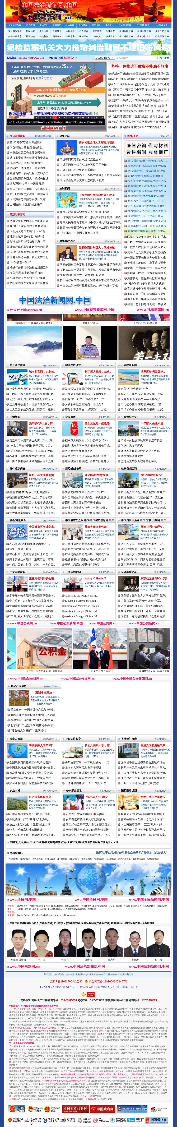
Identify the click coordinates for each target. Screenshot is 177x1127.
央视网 (35, 909)
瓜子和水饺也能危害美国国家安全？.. (32, 595)
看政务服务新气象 (96, 526)
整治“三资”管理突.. (152, 526)
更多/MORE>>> (112, 136)
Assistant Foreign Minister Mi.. (82, 611)
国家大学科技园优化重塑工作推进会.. (88, 778)
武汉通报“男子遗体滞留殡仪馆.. (147, 170)
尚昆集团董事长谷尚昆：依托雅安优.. (88, 497)
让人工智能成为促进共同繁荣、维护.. (32, 409)
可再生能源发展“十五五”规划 (27, 277)
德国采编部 (86, 859)
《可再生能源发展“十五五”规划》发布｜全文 (138, 95)
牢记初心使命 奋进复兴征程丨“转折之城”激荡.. (51, 122)
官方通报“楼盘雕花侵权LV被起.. (147, 231)
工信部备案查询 (55, 909)
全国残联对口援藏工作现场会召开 (30, 762)
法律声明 (70, 974)
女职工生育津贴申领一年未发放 (146, 240)
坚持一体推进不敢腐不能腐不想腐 (139, 66)
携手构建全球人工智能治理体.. (97, 142)
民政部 (119, 906)
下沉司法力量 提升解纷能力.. (27, 147)
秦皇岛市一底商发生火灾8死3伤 (29, 173)
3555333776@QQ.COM (31, 58)
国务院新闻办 (149, 906)
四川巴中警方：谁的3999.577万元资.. (143, 549)
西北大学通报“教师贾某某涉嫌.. (146, 281)
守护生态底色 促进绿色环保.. (82, 564)
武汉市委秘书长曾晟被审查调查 (29, 157)
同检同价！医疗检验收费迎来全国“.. (143, 829)
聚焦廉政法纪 (15, 31)
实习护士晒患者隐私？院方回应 (147, 180)
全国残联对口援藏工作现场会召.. (30, 188)
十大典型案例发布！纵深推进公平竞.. (32, 512)
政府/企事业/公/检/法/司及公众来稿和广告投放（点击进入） (132, 852)
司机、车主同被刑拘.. (42, 475)
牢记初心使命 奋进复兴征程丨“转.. (142, 404)
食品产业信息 (18, 686)
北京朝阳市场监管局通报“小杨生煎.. (33, 725)
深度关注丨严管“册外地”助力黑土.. (30, 819)
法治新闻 (43, 36)
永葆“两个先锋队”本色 (134, 388)
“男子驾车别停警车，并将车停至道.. (31, 450)
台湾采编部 (37, 859)
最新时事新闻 (17, 214)
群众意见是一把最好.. (98, 423)
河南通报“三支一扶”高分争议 (145, 216)
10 (78, 117)
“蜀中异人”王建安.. (97, 797)
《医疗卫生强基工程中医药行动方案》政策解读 (140, 89)
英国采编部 (74, 859)
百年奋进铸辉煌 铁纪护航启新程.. (86, 819)
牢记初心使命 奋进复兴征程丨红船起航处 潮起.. (100, 122)
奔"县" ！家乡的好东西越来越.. (28, 226)
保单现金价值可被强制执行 (26, 162)
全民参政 (70, 31)
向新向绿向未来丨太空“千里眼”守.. (86, 492)
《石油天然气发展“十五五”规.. (28, 231)
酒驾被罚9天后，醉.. (41, 423)
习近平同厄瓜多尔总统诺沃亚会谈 (80, 159)
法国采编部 (111, 859)
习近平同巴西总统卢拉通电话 (78, 169)
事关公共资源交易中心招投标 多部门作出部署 (139, 111)
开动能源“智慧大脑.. (97, 475)
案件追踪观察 (15, 36)
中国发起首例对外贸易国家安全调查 (31, 605)
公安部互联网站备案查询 (74, 909)
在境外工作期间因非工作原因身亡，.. (88, 393)
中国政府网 (86, 906)
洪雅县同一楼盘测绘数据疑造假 (146, 250)
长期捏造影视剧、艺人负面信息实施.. (32, 507)
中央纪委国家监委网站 (39, 906)
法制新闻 (64, 188)
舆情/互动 (132, 135)
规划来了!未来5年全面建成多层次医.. (143, 814)
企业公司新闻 (162, 31)
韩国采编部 (99, 859)
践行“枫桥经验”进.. (152, 475)
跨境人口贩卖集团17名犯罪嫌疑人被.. (32, 502)
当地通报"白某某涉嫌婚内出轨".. (147, 196)
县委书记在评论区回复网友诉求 (146, 302)
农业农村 (110, 36)
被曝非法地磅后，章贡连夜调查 (146, 235)
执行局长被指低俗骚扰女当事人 (147, 191)
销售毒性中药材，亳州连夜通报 (147, 226)
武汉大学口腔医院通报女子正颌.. (148, 221)
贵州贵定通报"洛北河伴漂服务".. (147, 206)
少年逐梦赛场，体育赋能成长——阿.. (88, 762)
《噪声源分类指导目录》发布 (28, 199)
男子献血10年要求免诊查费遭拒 (146, 271)
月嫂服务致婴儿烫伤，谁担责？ (84, 404)
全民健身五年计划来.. (42, 526)
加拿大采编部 (153, 859)
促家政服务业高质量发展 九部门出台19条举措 (139, 105)
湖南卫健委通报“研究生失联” (145, 297)
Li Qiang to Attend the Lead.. (81, 600)
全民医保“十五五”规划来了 (26, 204)
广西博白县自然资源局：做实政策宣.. (88, 554)
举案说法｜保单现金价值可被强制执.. (88, 388)
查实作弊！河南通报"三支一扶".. (147, 201)
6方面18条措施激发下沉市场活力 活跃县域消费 (140, 78)
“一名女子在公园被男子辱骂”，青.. (30, 445)
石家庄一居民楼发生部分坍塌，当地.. (32, 456)
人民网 (20, 909)
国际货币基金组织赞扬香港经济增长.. (143, 762)
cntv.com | (71, 915)
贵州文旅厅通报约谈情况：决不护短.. (88, 549)
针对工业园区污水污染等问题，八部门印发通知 (140, 84)
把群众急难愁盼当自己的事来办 (29, 220)
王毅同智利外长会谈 (41, 578)
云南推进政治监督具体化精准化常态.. (88, 543)
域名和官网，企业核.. (42, 371)
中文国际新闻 (17, 571)
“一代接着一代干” (20, 262)
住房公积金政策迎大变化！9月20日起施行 (85, 212)
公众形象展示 (74, 790)
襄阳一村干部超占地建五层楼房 (146, 276)
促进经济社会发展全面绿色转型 (29, 252)
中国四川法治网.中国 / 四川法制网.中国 (143, 520)
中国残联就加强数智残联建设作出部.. (32, 767)
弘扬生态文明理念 (132, 445)
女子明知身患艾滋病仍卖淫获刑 (29, 194)
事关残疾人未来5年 (41, 745)
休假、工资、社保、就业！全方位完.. (32, 564)
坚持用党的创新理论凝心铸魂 (139, 461)
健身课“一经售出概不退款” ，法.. (85, 399)
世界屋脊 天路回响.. (153, 371)
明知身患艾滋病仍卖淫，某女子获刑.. (32, 497)
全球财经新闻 (126, 36)
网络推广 (165, 136)
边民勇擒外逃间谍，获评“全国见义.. (143, 605)
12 (87, 117)
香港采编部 (25, 859)
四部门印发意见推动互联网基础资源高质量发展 (140, 121)
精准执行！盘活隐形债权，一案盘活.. (143, 507)
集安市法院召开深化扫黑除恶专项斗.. (143, 502)
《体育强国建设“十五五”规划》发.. (86, 783)
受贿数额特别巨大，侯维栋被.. (97, 247)
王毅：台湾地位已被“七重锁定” (140, 783)
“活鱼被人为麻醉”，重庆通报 (28, 730)
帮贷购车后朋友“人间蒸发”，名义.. (86, 409)
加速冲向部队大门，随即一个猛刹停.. (143, 611)
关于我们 (48, 974)
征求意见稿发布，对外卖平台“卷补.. (87, 440)
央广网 (43, 909)
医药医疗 (83, 36)
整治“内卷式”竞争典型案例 (26, 142)
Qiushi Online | (24, 915)
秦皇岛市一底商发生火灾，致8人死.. (31, 440)
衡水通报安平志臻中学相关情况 (147, 211)
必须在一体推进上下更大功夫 (28, 168)
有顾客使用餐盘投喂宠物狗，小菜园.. (33, 714)
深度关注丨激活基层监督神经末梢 (85, 456)
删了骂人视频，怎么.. (98, 371)
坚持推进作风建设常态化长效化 (140, 450)
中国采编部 (13, 859)
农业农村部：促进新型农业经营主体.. (32, 834)
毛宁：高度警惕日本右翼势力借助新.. (32, 611)
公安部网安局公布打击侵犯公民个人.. (32, 399)
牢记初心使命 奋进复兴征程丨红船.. (142, 409)
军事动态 (30, 36)
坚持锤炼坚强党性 (132, 456)
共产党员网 (22, 906)
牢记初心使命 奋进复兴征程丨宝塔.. (142, 393)
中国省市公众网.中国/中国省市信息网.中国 (89, 520)
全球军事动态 (129, 571)
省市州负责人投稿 (43, 136)
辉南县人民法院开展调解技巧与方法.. (143, 492)
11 (83, 117)
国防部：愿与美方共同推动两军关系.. (143, 595)
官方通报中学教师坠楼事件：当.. (147, 261)
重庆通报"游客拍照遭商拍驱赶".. (147, 160)
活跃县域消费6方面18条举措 (27, 236)
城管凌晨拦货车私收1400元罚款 (147, 165)
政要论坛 (57, 31)
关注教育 (110, 31)
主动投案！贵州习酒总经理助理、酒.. (32, 554)
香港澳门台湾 (144, 36)
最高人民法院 (57, 906)
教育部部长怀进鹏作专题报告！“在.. (87, 772)
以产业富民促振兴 (40, 797)
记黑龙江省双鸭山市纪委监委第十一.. (88, 814)
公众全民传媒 (17, 365)
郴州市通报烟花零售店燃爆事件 (146, 287)
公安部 (111, 906)
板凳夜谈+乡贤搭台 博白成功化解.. (86, 559)
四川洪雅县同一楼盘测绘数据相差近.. (88, 445)
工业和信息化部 (99, 906)
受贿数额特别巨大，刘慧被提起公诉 (82, 275)
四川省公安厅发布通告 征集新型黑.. (142, 554)
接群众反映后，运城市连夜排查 (146, 245)
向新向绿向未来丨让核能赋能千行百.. (88, 512)
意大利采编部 (124, 859)
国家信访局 (162, 906)
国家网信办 (136, 906)
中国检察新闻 (126, 31)
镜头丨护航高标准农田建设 (26, 829)
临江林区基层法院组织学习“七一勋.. (143, 512)
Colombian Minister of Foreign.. (82, 605)
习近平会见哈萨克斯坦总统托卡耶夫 (82, 180)
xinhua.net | (60, 915)
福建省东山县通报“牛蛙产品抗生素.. (33, 720)
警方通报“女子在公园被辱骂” (27, 183)
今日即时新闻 (17, 135)
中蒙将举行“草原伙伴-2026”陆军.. (141, 600)
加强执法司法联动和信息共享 (28, 241)
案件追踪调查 (17, 468)
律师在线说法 (73, 365)
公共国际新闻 (162, 36)
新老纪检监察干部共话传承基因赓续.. (88, 824)
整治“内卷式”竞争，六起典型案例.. (30, 492)
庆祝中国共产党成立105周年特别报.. (88, 829)
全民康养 (70, 36)
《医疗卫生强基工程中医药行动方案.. (143, 834)
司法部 (127, 906)
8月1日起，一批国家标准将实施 (79, 232)
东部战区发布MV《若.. (154, 578)
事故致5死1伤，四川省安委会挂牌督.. (143, 559)
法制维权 (30, 31)
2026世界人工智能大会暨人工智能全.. (32, 616)
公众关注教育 (73, 738)
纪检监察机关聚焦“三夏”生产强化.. (30, 814)
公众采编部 (59, 974)
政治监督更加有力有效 (79, 450)
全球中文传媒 (34, 10)
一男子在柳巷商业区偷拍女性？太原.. (32, 461)
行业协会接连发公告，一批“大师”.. (86, 507)
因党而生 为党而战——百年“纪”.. (141, 399)
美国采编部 (50, 859)
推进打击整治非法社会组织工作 (29, 267)
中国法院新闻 (144, 31)
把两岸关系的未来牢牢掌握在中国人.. (143, 767)
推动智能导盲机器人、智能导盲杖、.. (32, 778)
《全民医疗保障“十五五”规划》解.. (142, 824)
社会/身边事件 (18, 520)
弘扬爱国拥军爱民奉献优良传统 (29, 283)
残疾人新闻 (16, 738)
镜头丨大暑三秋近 (20, 549)
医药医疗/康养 (129, 790)
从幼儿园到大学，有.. (98, 745)
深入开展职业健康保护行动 (26, 272)
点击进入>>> (70, 58)
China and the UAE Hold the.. (81, 595)
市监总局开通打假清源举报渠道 (146, 266)
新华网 (28, 909)
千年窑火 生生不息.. (153, 423)
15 (101, 117)
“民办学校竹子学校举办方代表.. (146, 256)
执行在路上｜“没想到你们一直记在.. (143, 497)
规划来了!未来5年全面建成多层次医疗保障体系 (140, 73)
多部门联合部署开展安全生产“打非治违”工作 (138, 127)
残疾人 (97, 36)
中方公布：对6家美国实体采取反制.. (31, 600)
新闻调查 (97, 31)
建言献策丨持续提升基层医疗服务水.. (88, 461)
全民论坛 (43, 31)
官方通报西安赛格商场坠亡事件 (147, 185)
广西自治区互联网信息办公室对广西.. (32, 393)
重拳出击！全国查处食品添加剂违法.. (33, 709)
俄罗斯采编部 (139, 859)
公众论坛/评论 (129, 416)
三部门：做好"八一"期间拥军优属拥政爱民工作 (140, 100)
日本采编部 (62, 859)
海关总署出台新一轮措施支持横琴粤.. (143, 778)
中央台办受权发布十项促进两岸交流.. (143, 772)
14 (97, 117)
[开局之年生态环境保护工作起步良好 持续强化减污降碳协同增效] (88, 51)
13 (92, 117)
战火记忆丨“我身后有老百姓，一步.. (88, 834)
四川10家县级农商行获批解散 (83, 502)
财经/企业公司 (73, 468)
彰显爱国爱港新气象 (153, 745)
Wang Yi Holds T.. (96, 578)
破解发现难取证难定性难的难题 (29, 246)
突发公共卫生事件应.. (154, 797)
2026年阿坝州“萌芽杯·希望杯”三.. (29, 543)
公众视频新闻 (129, 365)
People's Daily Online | (43, 915)
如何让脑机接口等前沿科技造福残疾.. (32, 783)
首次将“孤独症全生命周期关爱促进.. (31, 772)
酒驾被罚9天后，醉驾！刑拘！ (100, 671)
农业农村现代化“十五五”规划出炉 (29, 824)
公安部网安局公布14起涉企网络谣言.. (32, 388)
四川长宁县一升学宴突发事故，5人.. (143, 543)
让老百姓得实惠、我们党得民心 (29, 257)
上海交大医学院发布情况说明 (83, 767)
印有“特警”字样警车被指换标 (145, 175)
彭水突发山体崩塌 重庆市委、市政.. (32, 559)
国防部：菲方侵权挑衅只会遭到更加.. (143, 616)
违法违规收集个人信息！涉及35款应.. (32, 404)
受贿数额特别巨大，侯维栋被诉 (29, 178)
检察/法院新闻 (129, 468)
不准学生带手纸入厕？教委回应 (146, 292)
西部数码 (92, 909)
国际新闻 (57, 36)
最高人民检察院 (72, 906)
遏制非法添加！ (45, 692)
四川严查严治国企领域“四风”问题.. (142, 564)
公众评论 (83, 31)
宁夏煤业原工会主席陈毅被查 (28, 152)
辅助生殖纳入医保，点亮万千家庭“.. (143, 819)
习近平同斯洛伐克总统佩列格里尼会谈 (83, 164)
